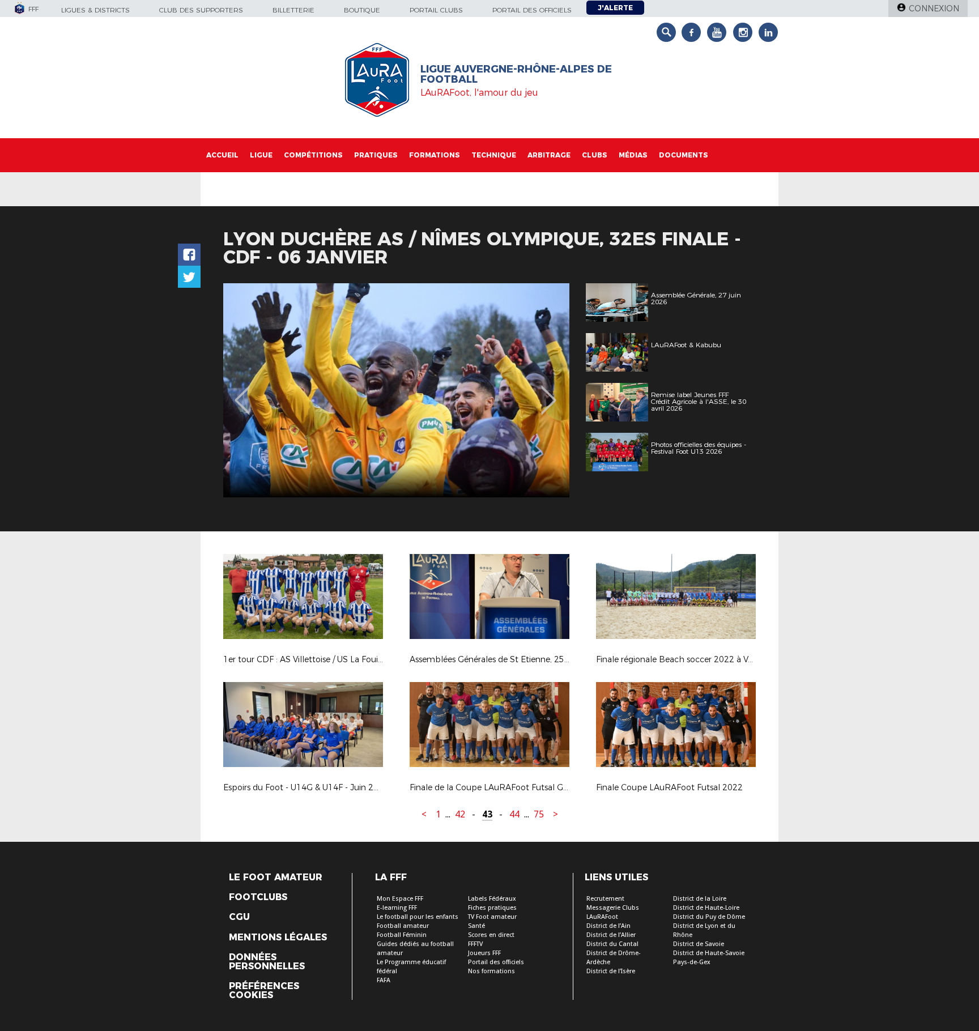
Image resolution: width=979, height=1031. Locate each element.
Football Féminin (402, 935)
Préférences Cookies (264, 991)
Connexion (934, 8)
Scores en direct (491, 935)
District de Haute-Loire (706, 907)
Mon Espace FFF (400, 898)
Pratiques (376, 155)
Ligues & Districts (95, 10)
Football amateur (403, 926)
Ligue (261, 155)
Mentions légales (278, 937)
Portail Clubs (436, 10)
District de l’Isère (610, 971)
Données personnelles (267, 962)
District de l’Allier (611, 935)
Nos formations (491, 971)
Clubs (594, 155)
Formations (434, 155)
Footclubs (258, 897)
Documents (683, 155)
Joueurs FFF (484, 953)
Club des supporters (201, 10)
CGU (239, 917)
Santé (476, 926)
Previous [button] (242, 392)
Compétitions (313, 155)
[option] (396, 390)
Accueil (222, 155)
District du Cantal (612, 944)
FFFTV (475, 944)
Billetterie (293, 10)
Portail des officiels (532, 10)
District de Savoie (698, 944)
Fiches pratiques (492, 907)
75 (539, 814)
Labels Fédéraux (492, 898)
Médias (633, 155)
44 (514, 814)
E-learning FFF (397, 907)
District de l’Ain (608, 926)
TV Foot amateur (492, 917)
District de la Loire (699, 898)
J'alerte (615, 7)
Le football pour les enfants (417, 917)
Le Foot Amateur (275, 877)
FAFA (383, 980)
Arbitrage (549, 155)
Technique (493, 155)
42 (460, 814)
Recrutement (605, 898)
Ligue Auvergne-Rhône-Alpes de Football (516, 74)
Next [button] (549, 392)
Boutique (362, 10)
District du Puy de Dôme (709, 917)
